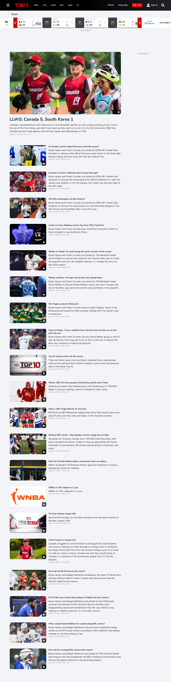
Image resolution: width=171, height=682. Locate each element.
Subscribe (123, 5)
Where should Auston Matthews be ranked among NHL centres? (76, 623)
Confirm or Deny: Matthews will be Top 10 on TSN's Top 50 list (76, 225)
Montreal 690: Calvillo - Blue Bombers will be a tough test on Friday (78, 435)
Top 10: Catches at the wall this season (65, 356)
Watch (111, 5)
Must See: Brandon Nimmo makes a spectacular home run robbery (77, 461)
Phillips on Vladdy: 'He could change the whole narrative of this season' (80, 251)
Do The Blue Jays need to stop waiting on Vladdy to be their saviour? (78, 597)
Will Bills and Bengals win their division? (66, 199)
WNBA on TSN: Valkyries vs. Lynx (63, 487)
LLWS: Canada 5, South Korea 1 (41, 119)
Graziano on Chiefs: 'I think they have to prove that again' (73, 172)
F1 (78, 5)
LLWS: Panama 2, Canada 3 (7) (62, 540)
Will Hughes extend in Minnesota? (63, 303)
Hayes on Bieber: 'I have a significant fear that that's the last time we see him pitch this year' (82, 332)
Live (139, 5)
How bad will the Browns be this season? (66, 571)
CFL (45, 5)
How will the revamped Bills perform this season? (70, 649)
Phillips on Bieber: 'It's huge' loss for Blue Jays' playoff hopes (75, 277)
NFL (62, 5)
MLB (53, 5)
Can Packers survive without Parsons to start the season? (73, 146)
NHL (36, 5)
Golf (70, 5)
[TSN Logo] (21, 5)
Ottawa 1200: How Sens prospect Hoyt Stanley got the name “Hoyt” (78, 382)
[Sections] (8, 5)
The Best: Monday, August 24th (62, 513)
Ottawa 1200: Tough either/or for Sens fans (67, 408)
